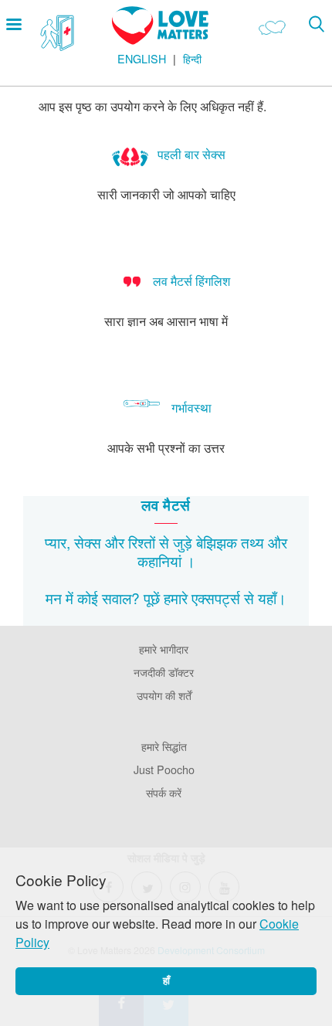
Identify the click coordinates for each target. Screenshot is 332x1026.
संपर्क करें (163, 792)
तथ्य (252, 542)
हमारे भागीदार (163, 648)
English (141, 58)
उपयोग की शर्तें (164, 695)
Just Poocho (164, 769)
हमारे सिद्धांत (164, 746)
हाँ (166, 981)
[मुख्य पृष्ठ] (160, 40)
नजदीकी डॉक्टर (164, 672)
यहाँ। (272, 597)
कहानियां (159, 560)
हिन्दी (192, 58)
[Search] (316, 23)
